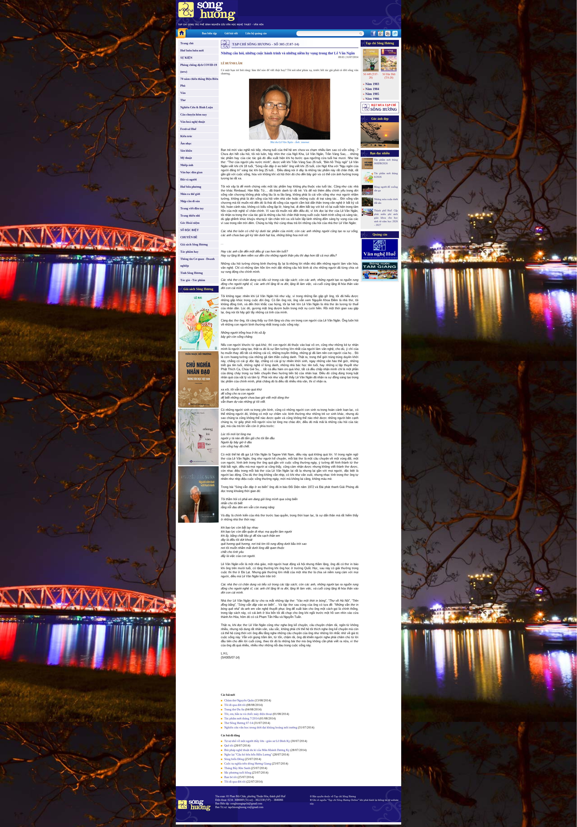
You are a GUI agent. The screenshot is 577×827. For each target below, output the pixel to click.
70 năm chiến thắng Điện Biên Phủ (199, 82)
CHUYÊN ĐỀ (188, 237)
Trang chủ (186, 43)
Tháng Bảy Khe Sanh (237, 768)
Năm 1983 (372, 84)
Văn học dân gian (191, 172)
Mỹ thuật (186, 157)
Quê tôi (228, 745)
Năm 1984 (372, 89)
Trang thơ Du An (234, 709)
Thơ (182, 100)
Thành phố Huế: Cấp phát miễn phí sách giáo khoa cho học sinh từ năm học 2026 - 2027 (386, 217)
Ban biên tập (209, 33)
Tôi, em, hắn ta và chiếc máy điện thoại (248, 714)
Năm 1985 (372, 94)
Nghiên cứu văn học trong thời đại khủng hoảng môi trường (260, 727)
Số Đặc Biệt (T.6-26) (388, 76)
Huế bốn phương (190, 186)
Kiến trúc (186, 136)
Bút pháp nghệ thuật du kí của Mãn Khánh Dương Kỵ (257, 750)
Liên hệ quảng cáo (256, 33)
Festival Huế (188, 129)
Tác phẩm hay (189, 251)
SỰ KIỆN (186, 57)
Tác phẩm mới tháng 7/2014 (241, 718)
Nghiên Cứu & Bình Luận (196, 107)
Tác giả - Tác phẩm (192, 280)
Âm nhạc (186, 143)
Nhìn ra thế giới (190, 194)
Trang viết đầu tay (192, 208)
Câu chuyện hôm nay (193, 114)
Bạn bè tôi (230, 777)
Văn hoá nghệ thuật (192, 121)
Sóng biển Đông (234, 759)
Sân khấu (186, 150)
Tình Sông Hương (191, 273)
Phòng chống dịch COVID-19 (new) (198, 68)
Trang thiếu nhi (190, 215)
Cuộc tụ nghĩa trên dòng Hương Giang (247, 763)
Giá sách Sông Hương (194, 244)
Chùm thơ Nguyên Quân (239, 700)
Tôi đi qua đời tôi (235, 705)
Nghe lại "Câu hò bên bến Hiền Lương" (248, 754)
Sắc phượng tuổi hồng (237, 772)
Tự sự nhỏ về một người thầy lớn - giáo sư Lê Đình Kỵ (257, 741)
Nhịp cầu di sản (190, 201)
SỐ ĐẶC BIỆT (189, 230)
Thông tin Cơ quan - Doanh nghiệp (197, 262)
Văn (182, 93)
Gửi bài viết (231, 33)
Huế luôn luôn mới (192, 50)
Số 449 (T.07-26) (370, 76)
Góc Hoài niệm (189, 222)
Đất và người (188, 179)
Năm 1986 (372, 99)
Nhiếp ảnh (186, 165)
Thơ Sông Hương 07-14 (238, 723)
